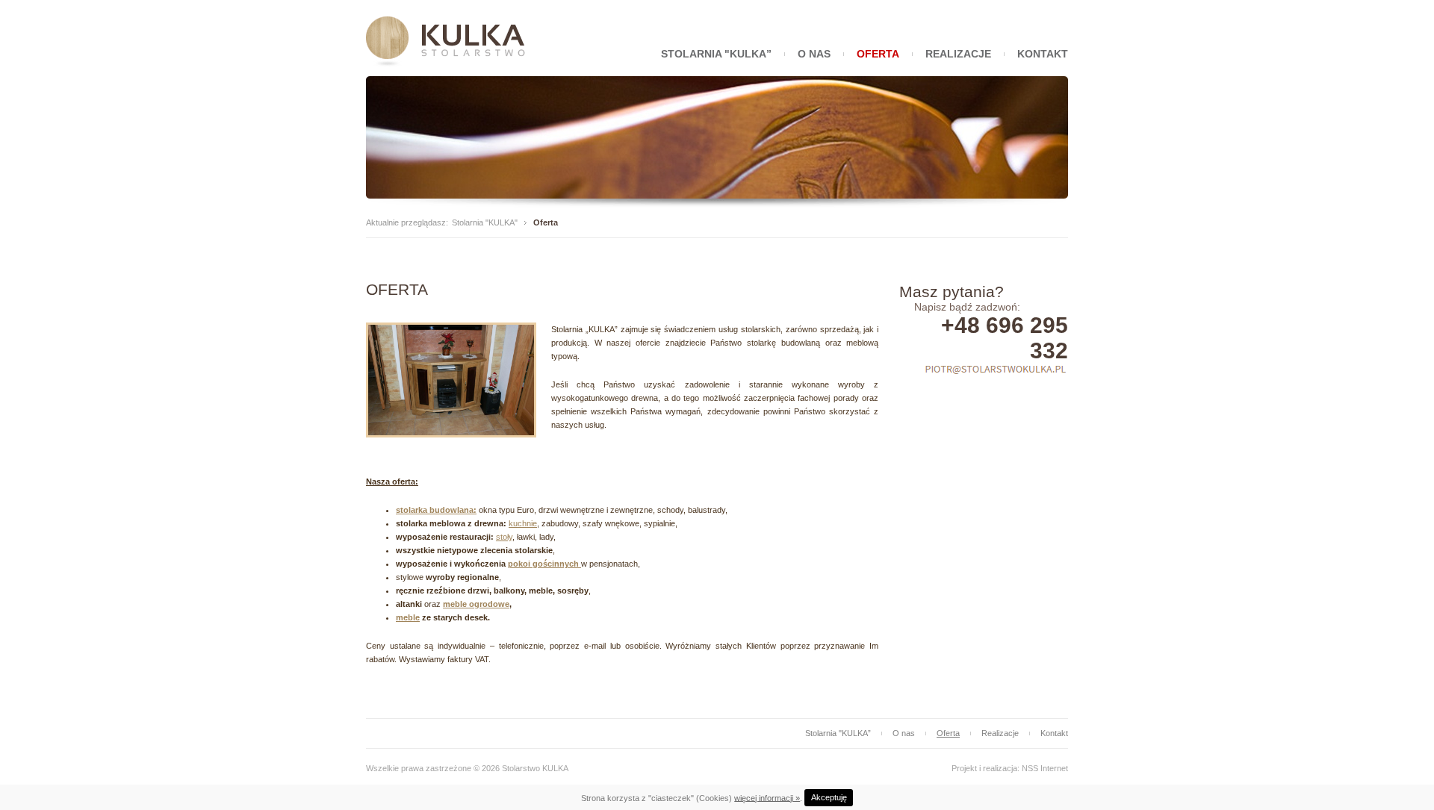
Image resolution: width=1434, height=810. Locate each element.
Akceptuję (829, 797)
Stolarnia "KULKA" (485, 222)
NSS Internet (1045, 768)
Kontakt (1042, 54)
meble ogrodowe (476, 603)
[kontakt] (995, 371)
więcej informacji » (767, 797)
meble (408, 617)
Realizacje (958, 54)
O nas (814, 54)
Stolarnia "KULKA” (716, 54)
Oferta (878, 54)
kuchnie (523, 523)
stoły (504, 536)
